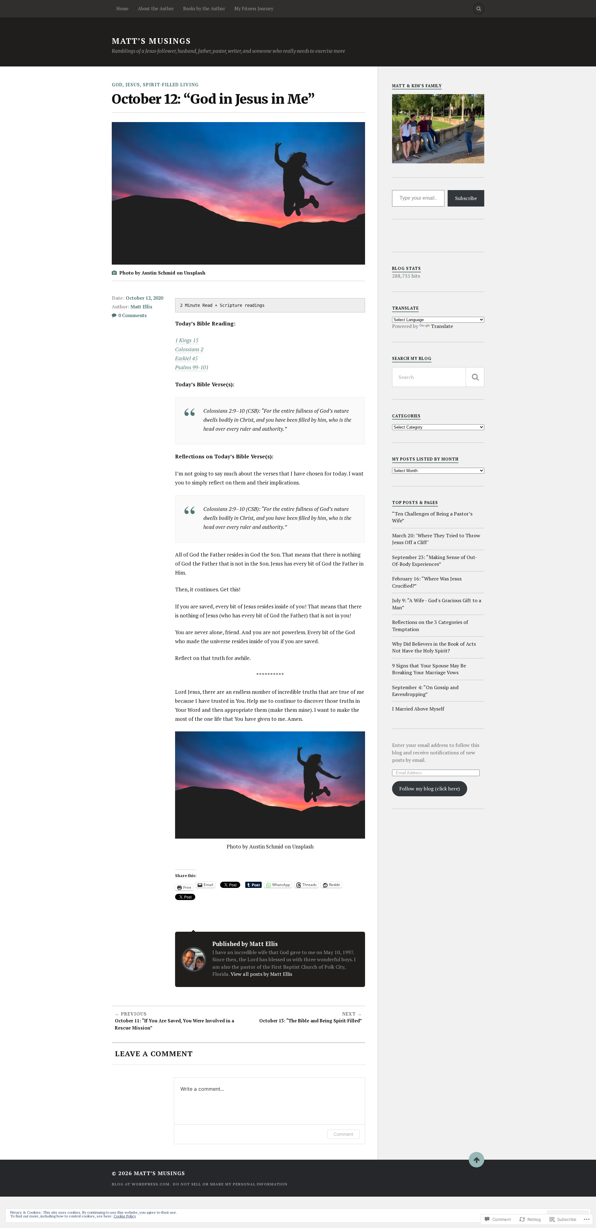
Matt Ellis (141, 307)
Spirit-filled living (171, 85)
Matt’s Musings (151, 41)
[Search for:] (438, 377)
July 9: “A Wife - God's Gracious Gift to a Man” (436, 604)
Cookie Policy (125, 1216)
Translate (442, 326)
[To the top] (476, 1159)
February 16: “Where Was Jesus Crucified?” (427, 582)
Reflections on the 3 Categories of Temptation (430, 625)
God (117, 85)
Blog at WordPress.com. (141, 1184)
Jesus (132, 85)
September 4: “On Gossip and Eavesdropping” (425, 691)
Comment (343, 1134)
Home (122, 8)
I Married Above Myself (418, 708)
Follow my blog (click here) (429, 788)
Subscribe (466, 198)
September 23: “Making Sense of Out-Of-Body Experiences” (434, 560)
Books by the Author (204, 8)
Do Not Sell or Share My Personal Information (230, 1184)
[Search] (478, 8)
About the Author (156, 8)
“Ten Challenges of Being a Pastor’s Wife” (432, 517)
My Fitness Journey (253, 8)
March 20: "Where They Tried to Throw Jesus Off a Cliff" (436, 539)
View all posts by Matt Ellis (261, 974)
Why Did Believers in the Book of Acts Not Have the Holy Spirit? (434, 647)
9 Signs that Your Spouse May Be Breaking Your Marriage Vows (429, 669)
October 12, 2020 (144, 298)
